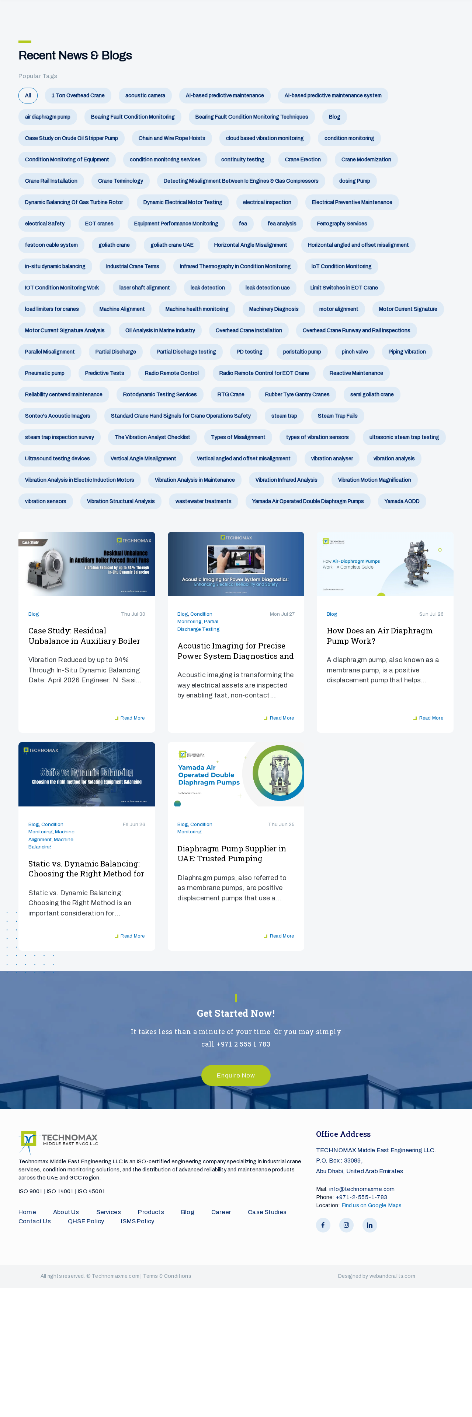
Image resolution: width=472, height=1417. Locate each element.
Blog (33, 614)
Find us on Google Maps (371, 1205)
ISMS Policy (137, 1221)
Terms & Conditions (167, 1276)
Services (108, 1212)
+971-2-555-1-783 (361, 1197)
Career (221, 1212)
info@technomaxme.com (362, 1189)
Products (151, 1212)
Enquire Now (236, 1075)
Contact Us (34, 1221)
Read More (133, 718)
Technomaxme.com (116, 1276)
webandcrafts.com (392, 1276)
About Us (66, 1212)
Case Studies (267, 1212)
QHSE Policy (86, 1221)
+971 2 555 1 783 (243, 1044)
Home (27, 1212)
